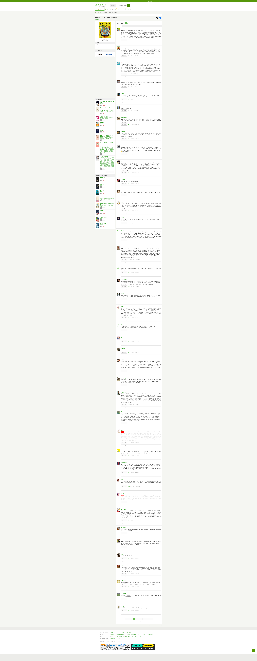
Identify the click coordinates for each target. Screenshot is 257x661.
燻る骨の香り (102, 177)
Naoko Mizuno (124, 462)
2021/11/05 (137, 532)
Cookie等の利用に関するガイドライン (133, 634)
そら (122, 202)
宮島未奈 (101, 218)
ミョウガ (123, 179)
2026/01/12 (135, 73)
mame (122, 306)
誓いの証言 (102, 190)
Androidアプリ (113, 638)
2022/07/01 (138, 404)
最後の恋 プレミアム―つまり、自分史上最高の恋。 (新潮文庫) (106, 136)
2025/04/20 (135, 110)
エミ (122, 540)
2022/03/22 (138, 486)
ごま (122, 106)
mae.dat (122, 359)
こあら (122, 554)
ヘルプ (112, 636)
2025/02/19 (137, 138)
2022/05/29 (137, 442)
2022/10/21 (137, 341)
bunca (122, 293)
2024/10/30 (137, 172)
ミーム (122, 606)
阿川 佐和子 (100, 12)
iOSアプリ (120, 638)
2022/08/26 (138, 370)
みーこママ (123, 230)
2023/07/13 (137, 317)
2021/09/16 (137, 558)
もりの (122, 217)
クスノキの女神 (103, 223)
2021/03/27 (137, 610)
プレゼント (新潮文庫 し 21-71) (106, 196)
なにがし (123, 430)
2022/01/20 (137, 520)
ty (121, 47)
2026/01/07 (135, 86)
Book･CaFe (123, 28)
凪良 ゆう (101, 185)
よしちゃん (123, 378)
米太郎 (122, 493)
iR (121, 337)
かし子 (122, 565)
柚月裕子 (101, 191)
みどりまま (123, 580)
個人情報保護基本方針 (120, 634)
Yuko (122, 145)
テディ (122, 247)
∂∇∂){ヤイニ (123, 348)
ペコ (122, 479)
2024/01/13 (138, 259)
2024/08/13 (137, 210)
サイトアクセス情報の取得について (149, 634)
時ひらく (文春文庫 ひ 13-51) (105, 116)
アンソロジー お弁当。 (104, 156)
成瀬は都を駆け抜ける (104, 217)
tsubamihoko (124, 593)
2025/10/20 (137, 99)
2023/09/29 (137, 272)
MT (121, 161)
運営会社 (112, 634)
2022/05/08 (137, 455)
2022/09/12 (137, 352)
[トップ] (95, 12)
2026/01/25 (135, 55)
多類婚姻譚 (102, 184)
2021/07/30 (137, 586)
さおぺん (123, 93)
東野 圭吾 (101, 224)
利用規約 (129, 632)
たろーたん (123, 509)
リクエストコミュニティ (136, 636)
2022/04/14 (137, 472)
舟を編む (102, 210)
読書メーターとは (114, 632)
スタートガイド (122, 632)
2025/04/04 (137, 124)
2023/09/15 (138, 286)
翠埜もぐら (123, 392)
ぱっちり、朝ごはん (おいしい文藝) (106, 142)
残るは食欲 (102, 122)
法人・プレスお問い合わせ (125, 636)
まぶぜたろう (124, 279)
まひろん (123, 266)
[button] (128, 5)
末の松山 (123, 131)
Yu (121, 190)
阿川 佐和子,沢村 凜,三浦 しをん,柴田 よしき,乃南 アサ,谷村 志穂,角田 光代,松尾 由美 (107, 111)
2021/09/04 (137, 573)
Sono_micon (124, 81)
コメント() (130, 55)
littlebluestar (123, 117)
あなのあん (123, 527)
